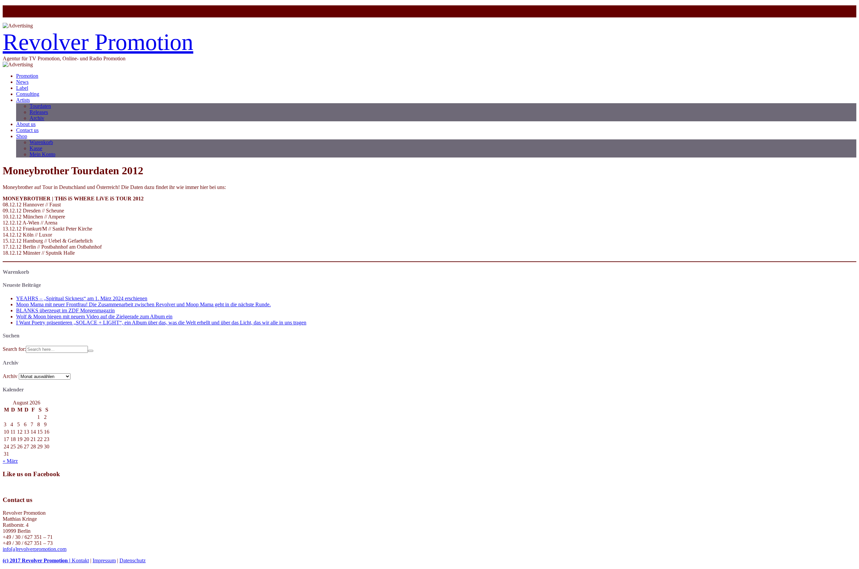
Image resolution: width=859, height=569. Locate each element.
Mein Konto (42, 154)
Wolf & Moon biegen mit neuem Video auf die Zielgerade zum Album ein (94, 316)
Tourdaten (40, 106)
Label (22, 88)
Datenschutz (132, 560)
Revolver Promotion (98, 42)
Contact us (27, 130)
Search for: (14, 349)
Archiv (37, 118)
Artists (23, 100)
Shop (21, 136)
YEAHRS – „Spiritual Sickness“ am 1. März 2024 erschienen (81, 298)
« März (10, 461)
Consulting (27, 94)
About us (26, 124)
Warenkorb (41, 142)
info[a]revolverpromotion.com (34, 549)
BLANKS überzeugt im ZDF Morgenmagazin (65, 310)
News (22, 82)
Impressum (104, 560)
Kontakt (80, 560)
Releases (39, 112)
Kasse (36, 148)
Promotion (27, 76)
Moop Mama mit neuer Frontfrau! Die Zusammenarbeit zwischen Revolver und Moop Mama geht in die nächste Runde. (143, 304)
